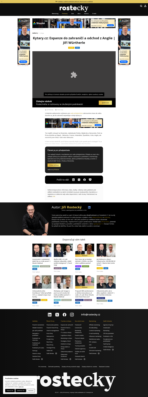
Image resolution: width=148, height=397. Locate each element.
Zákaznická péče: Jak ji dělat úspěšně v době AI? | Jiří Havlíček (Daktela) (105, 293)
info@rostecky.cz (90, 314)
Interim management (53, 330)
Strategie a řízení (66, 341)
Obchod (78, 266)
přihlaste (56, 169)
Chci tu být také (25, 65)
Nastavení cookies (104, 366)
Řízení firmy (79, 300)
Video (77, 47)
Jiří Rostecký (50, 109)
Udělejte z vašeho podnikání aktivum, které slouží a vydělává (75, 1)
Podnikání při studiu (38, 348)
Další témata (36, 359)
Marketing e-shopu (66, 338)
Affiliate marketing (94, 325)
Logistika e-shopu (66, 335)
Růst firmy (88, 300)
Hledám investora (37, 328)
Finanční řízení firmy (52, 328)
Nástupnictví (50, 336)
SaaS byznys (106, 344)
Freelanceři (78, 325)
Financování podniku (53, 325)
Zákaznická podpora (67, 351)
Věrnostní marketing (95, 350)
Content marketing (94, 330)
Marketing (58, 268)
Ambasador (36, 300)
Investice (35, 266)
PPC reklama (92, 342)
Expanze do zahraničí (67, 325)
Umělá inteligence (108, 347)
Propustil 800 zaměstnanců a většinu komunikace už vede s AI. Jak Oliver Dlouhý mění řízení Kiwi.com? (84, 294)
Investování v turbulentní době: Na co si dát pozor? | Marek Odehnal (41, 261)
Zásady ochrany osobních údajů (71, 366)
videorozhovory (97, 217)
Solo (72, 13)
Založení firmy (36, 356)
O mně (94, 13)
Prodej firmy (50, 339)
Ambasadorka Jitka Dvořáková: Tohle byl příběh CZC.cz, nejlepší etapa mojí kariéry (41, 294)
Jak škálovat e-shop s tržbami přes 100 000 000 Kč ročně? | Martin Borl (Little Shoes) (106, 262)
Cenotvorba (78, 328)
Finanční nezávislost (38, 325)
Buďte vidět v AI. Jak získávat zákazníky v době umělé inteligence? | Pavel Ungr (63, 262)
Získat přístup (54, 165)
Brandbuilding (93, 328)
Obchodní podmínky (54, 366)
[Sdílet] (84, 179)
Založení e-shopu (66, 344)
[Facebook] (64, 314)
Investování (106, 328)
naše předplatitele (77, 113)
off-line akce (105, 222)
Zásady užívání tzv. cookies (89, 366)
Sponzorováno (45, 266)
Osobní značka (79, 335)
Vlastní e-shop (36, 353)
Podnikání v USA (108, 336)
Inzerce (86, 13)
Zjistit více (21, 386)
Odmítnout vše (21, 390)
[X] (79, 179)
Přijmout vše (10, 390)
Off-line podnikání (108, 333)
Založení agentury (80, 349)
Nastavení (30, 390)
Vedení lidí (49, 350)
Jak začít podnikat (37, 330)
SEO (90, 345)
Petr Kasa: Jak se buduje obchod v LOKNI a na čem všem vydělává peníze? (84, 261)
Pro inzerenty (42, 366)
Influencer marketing (95, 336)
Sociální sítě (92, 348)
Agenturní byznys (108, 325)
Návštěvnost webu (94, 339)
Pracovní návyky (79, 338)
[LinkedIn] (50, 314)
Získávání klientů (80, 356)
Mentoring (55, 13)
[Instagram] (72, 314)
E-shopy (42, 33)
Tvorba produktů (80, 346)
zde (54, 196)
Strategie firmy (51, 348)
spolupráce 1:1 (98, 224)
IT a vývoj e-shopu (66, 332)
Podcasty (65, 13)
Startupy (85, 266)
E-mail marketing (94, 333)
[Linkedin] (73, 179)
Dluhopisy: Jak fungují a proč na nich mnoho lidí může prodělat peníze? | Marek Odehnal (62, 294)
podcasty (107, 217)
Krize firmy (50, 333)
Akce (79, 13)
